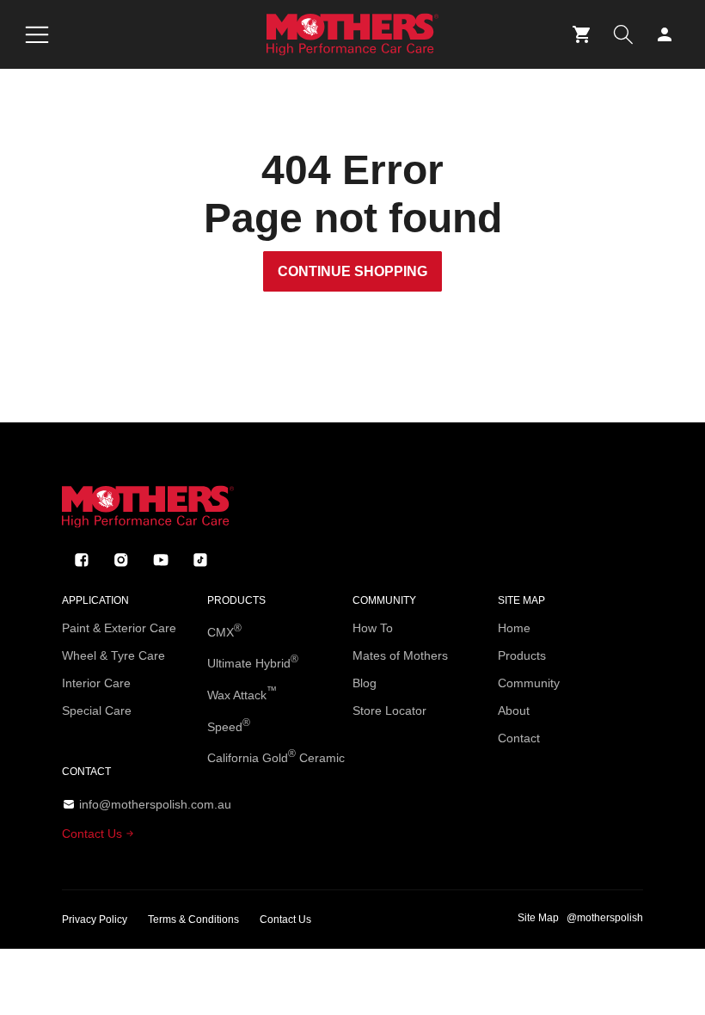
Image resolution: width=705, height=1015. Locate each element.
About (514, 710)
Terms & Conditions (193, 920)
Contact (519, 738)
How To (372, 628)
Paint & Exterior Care (119, 628)
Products (522, 655)
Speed (228, 725)
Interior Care (96, 683)
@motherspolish (605, 918)
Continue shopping (352, 271)
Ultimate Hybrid (252, 661)
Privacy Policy (94, 920)
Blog (364, 683)
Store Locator (389, 710)
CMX (224, 630)
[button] (37, 34)
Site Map (538, 918)
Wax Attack (242, 693)
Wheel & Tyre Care (113, 655)
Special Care (97, 710)
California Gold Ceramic (276, 756)
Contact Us (94, 833)
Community (529, 683)
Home (514, 628)
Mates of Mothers (400, 655)
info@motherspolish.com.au (155, 804)
